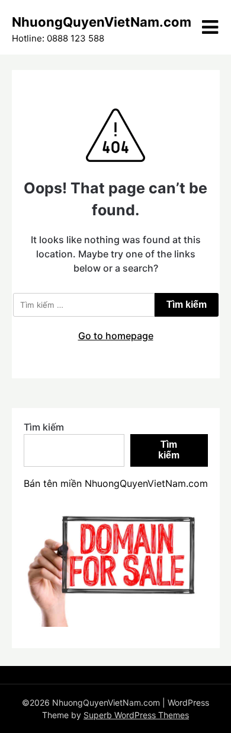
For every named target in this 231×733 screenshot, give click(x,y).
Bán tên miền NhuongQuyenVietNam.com (116, 483)
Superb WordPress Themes (136, 715)
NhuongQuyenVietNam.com (101, 22)
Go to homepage (115, 336)
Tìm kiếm (44, 427)
